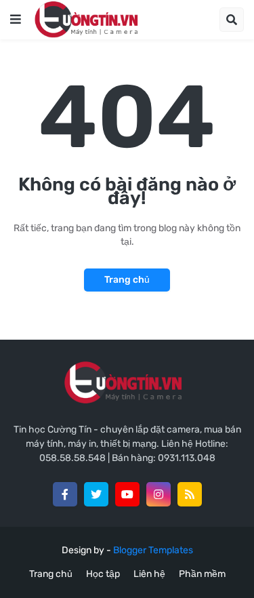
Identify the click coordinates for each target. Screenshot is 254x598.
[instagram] (158, 494)
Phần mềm (202, 574)
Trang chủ (127, 279)
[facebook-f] (65, 494)
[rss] (189, 494)
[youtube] (127, 494)
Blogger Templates (153, 550)
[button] (15, 19)
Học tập (103, 574)
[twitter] (96, 494)
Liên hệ (149, 574)
